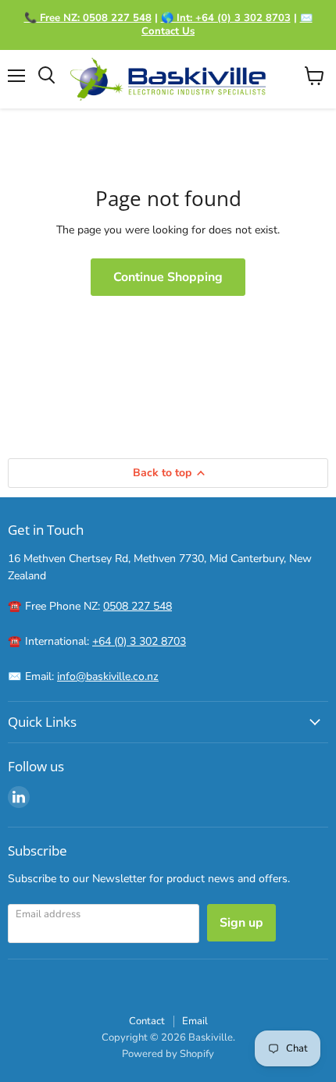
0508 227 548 (137, 606)
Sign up (241, 922)
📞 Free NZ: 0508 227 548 (88, 18)
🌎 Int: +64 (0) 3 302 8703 (226, 18)
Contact (147, 1021)
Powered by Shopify (168, 1054)
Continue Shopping (168, 277)
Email (195, 1021)
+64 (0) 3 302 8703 (139, 641)
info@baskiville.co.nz (108, 676)
